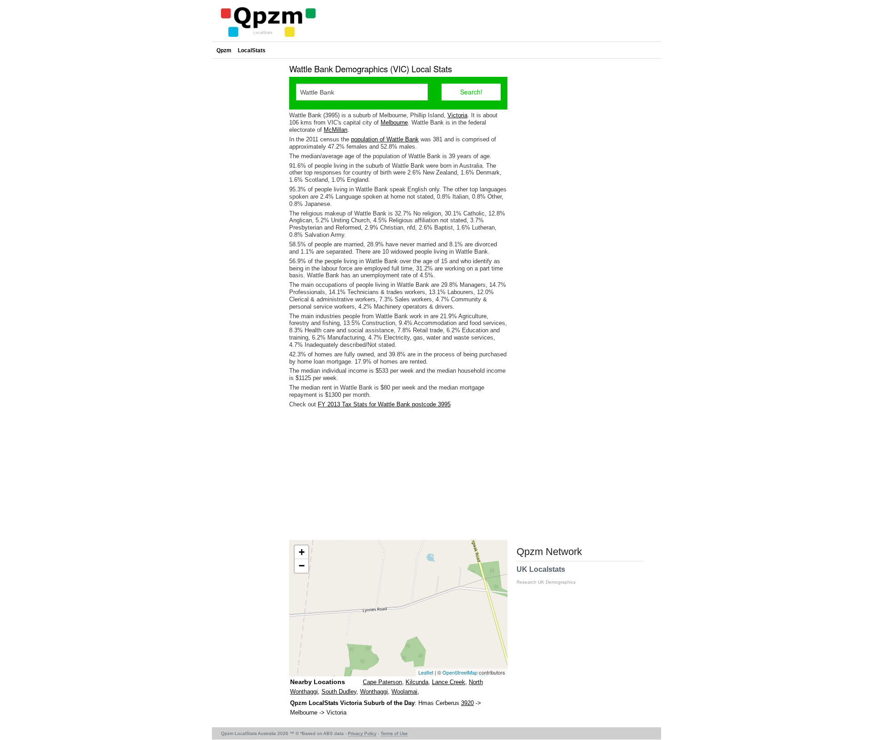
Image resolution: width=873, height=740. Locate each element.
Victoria (457, 115)
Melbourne (394, 122)
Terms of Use (394, 733)
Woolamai (404, 691)
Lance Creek (448, 682)
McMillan (335, 129)
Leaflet (425, 672)
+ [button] (302, 552)
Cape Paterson (382, 682)
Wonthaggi (374, 691)
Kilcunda (417, 682)
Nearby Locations (317, 681)
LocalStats (252, 50)
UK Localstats (546, 575)
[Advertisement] (398, 474)
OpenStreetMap (459, 672)
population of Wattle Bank (385, 139)
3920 (467, 703)
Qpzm (223, 50)
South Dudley (338, 691)
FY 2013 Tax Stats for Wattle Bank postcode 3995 (384, 404)
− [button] (302, 565)
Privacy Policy (362, 733)
